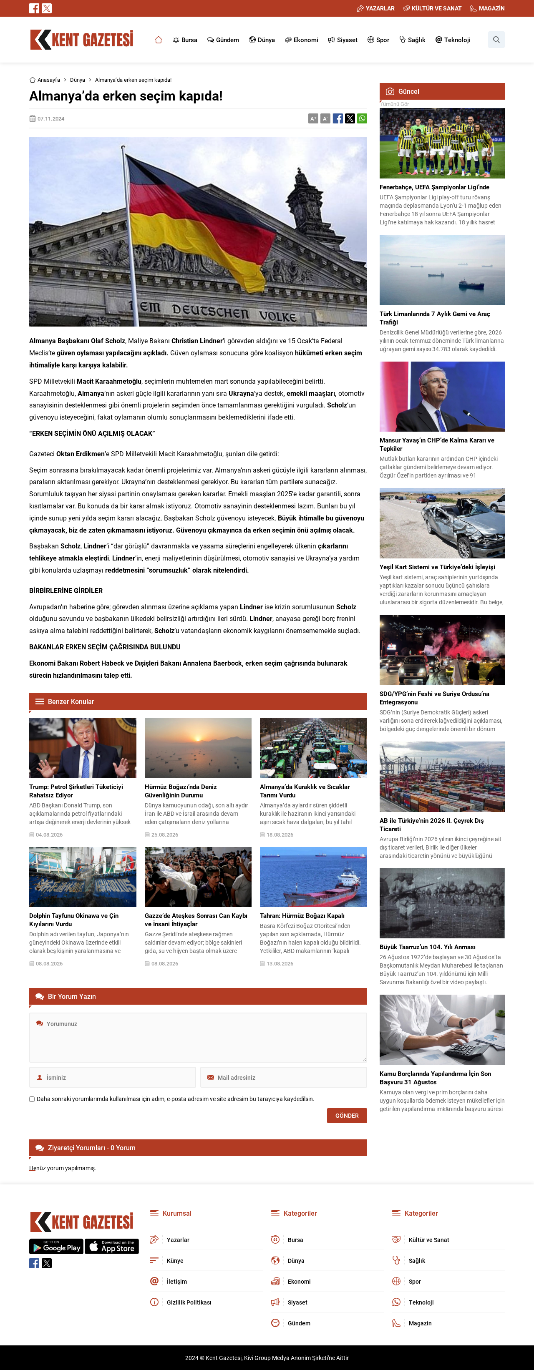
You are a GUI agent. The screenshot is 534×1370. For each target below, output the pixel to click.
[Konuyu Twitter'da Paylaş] (350, 118)
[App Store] (112, 1250)
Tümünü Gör (394, 104)
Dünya (77, 79)
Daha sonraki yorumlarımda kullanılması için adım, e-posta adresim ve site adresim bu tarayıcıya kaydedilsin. (176, 1099)
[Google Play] (56, 1250)
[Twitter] (47, 8)
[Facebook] (34, 8)
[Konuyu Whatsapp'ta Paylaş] (362, 118)
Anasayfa (49, 79)
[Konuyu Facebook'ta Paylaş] (338, 118)
